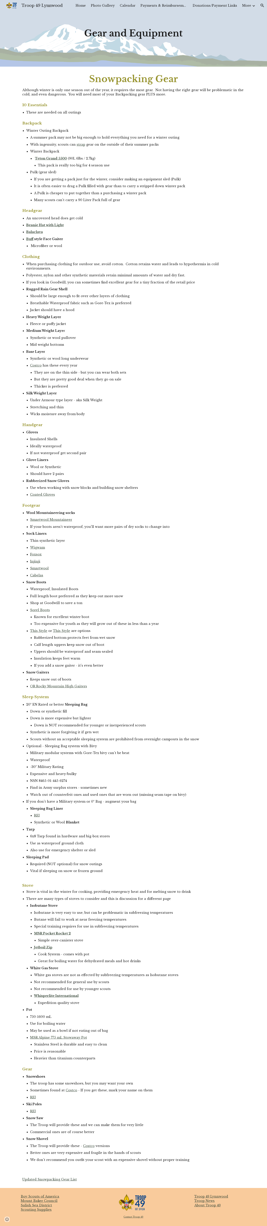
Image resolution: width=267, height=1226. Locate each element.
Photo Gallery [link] (103, 5)
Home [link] (81, 5)
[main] (133, 33)
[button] (262, 5)
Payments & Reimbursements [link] (164, 5)
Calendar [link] (127, 5)
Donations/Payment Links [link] (215, 5)
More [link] (246, 5)
